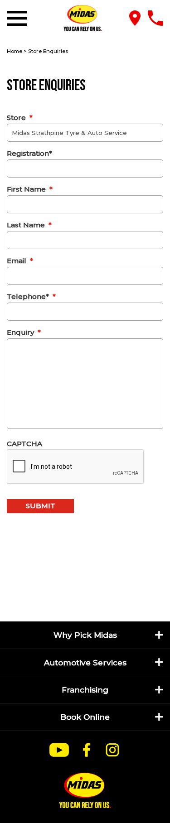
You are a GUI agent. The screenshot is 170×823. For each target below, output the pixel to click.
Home (14, 51)
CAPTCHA (24, 443)
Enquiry (24, 332)
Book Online (85, 717)
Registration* (29, 153)
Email (20, 260)
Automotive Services (85, 662)
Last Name (29, 225)
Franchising (85, 689)
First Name (30, 189)
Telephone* (31, 296)
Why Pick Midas (85, 635)
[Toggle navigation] (19, 18)
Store (20, 117)
